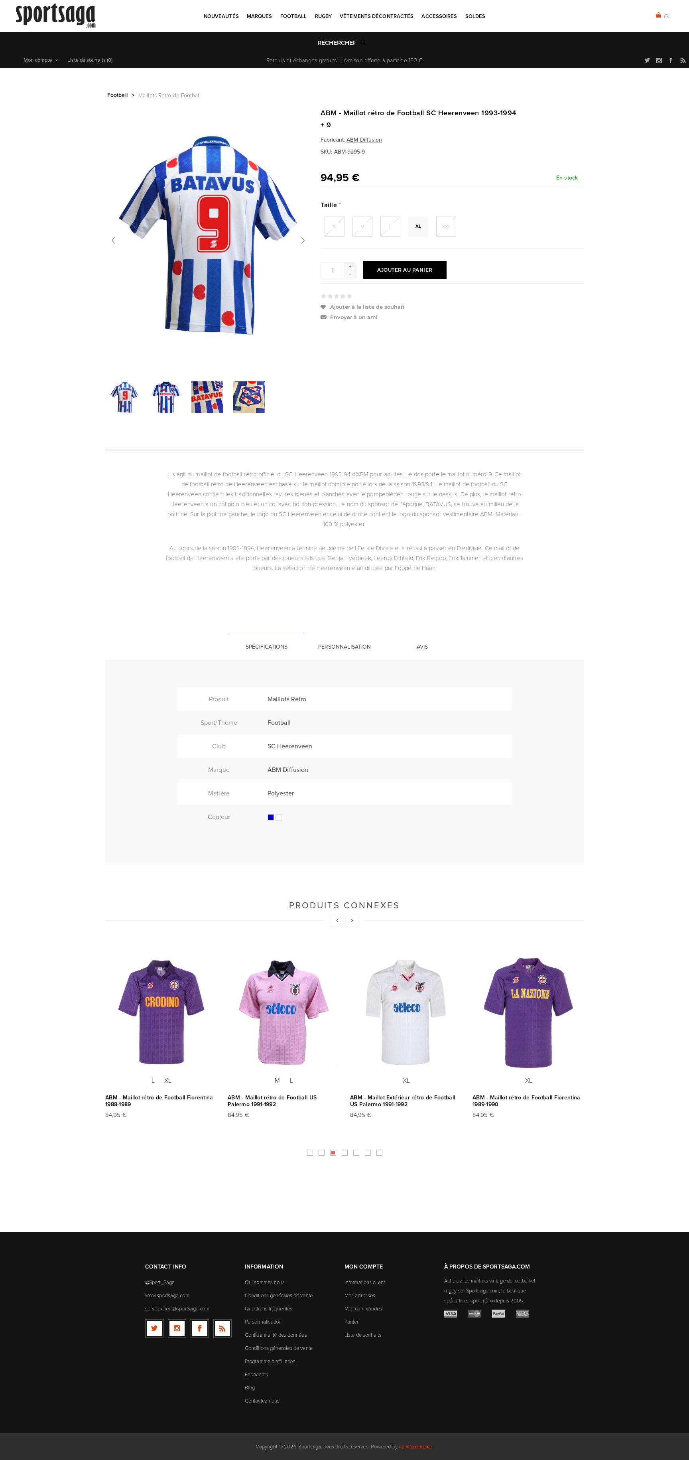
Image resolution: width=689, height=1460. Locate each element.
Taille (330, 204)
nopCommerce (415, 1446)
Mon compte (38, 60)
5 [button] (356, 1153)
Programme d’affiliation (270, 1361)
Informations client (364, 1282)
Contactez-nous (262, 1400)
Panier (351, 1321)
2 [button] (322, 1153)
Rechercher (364, 42)
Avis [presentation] (422, 647)
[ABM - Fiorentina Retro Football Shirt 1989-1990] (528, 1013)
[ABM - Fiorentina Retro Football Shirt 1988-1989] (161, 1013)
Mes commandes (363, 1308)
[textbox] (336, 43)
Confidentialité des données (276, 1334)
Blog (250, 1387)
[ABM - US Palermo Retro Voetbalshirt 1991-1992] (284, 1013)
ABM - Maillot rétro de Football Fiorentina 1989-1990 (526, 1101)
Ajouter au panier (405, 270)
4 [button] (345, 1153)
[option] (126, 397)
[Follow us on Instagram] (177, 1328)
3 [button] (333, 1153)
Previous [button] (337, 920)
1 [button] (310, 1153)
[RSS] (222, 1328)
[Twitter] (154, 1328)
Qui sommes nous (265, 1282)
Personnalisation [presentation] (344, 647)
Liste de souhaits (363, 1334)
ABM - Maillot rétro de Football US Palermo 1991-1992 (272, 1101)
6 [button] (368, 1153)
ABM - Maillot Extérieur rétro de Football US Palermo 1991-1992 (402, 1101)
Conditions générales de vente (279, 1295)
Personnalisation (263, 1321)
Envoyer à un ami (354, 317)
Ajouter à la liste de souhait (367, 307)
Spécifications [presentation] (266, 647)
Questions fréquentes (268, 1308)
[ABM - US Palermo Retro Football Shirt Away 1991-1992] (406, 1013)
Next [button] (352, 920)
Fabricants (256, 1374)
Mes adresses (359, 1295)
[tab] (266, 646)
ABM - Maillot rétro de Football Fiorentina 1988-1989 (159, 1101)
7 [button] (379, 1153)
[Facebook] (199, 1328)
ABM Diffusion (364, 140)
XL (418, 226)
